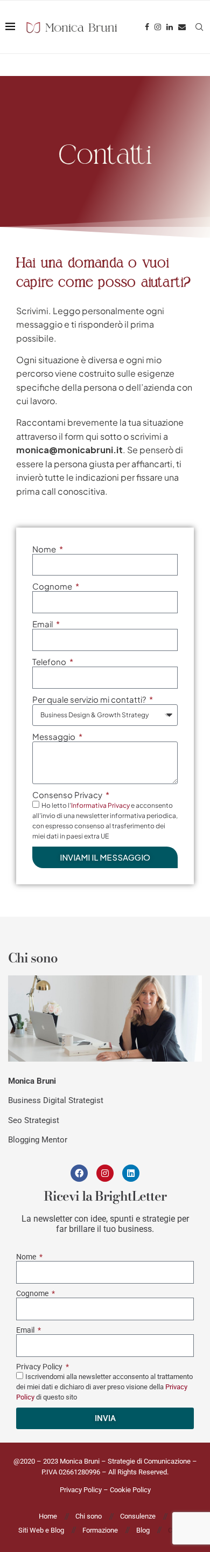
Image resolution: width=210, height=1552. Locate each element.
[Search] (199, 27)
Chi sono (88, 1516)
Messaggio (54, 736)
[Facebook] (147, 27)
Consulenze (138, 1516)
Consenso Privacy (68, 794)
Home (48, 1516)
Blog (143, 1530)
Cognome (53, 586)
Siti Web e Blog (41, 1530)
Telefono (50, 661)
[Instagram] (158, 27)
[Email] (182, 27)
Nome (45, 549)
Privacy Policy (40, 1366)
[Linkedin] (169, 27)
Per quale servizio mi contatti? (90, 699)
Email (43, 624)
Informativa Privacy (100, 805)
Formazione (100, 1530)
